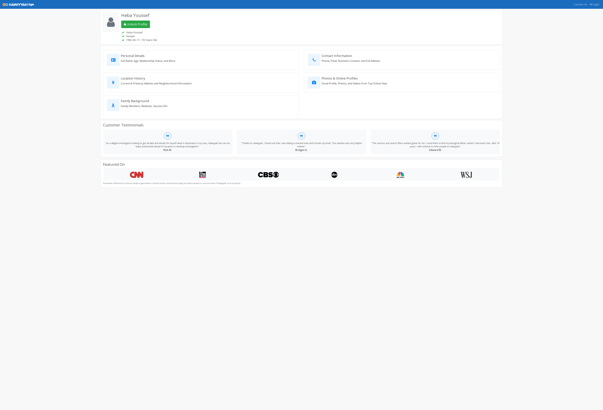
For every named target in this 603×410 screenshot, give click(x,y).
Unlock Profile (136, 24)
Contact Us (580, 4)
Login (595, 4)
